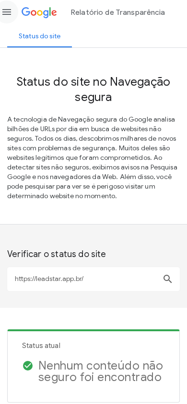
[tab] (39, 35)
